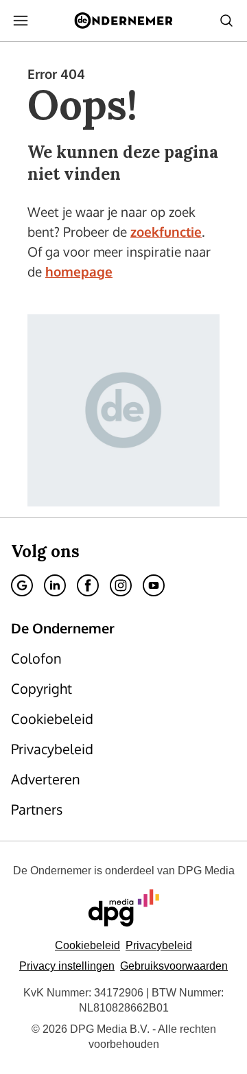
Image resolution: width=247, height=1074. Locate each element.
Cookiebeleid (87, 945)
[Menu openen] (20, 20)
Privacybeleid (159, 945)
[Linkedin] (55, 585)
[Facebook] (88, 585)
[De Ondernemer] (123, 20)
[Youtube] (154, 585)
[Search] (226, 20)
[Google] (22, 585)
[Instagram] (121, 585)
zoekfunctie (166, 231)
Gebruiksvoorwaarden (174, 966)
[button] (67, 966)
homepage (79, 271)
